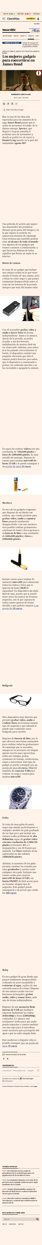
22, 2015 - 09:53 (21, 98)
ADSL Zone (34, 30)
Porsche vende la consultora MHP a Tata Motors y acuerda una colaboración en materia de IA (19, 1200)
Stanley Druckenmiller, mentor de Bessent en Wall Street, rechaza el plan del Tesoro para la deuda (19, 1191)
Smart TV (23, 36)
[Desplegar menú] (4, 18)
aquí (35, 1086)
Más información (7, 1081)
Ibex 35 (6, 14)
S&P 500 (21, 14)
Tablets (16, 36)
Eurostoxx (12, 1224)
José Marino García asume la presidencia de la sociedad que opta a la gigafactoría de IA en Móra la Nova (18, 1173)
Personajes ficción (19, 1071)
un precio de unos (19, 766)
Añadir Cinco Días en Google (14, 110)
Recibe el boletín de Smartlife (16, 1054)
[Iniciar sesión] (38, 19)
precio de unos (18, 466)
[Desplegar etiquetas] (38, 1070)
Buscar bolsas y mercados (13, 1213)
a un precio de (20, 607)
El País (37, 23)
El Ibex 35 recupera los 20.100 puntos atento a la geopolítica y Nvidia (31, 45)
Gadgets (31, 36)
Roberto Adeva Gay (21, 94)
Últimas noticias (9, 1166)
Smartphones (7, 36)
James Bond (6, 1071)
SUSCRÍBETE (31, 18)
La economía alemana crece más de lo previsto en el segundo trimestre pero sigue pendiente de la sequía (20, 1182)
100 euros (11, 892)
